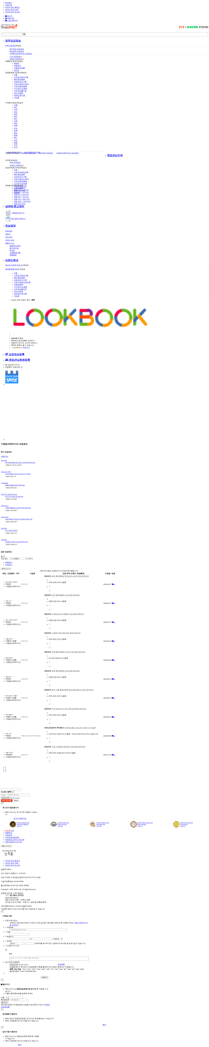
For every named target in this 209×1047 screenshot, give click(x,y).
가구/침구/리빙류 (20, 184)
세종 (15, 143)
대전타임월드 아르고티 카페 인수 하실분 (18, 474)
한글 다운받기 (79, 923)
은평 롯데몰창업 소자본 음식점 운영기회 (18, 508)
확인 (104, 1025)
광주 (15, 114)
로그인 (9, 16)
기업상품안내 (12, 20)
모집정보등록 (16, 354)
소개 (9, 830)
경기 (15, 107)
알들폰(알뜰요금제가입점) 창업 (15, 485)
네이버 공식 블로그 (12, 7)
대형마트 (17, 66)
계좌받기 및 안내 (13, 842)
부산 (15, 119)
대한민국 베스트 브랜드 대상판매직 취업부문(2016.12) (145, 824)
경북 (15, 126)
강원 (15, 121)
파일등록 (61, 964)
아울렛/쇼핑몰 (19, 68)
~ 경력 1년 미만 (20, 188)
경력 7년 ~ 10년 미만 (22, 199)
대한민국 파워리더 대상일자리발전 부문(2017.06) (102, 824)
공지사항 (8, 237)
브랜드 (12, 269)
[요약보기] (6, 468)
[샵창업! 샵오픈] (9, 28)
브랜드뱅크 (11, 260)
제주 (15, 140)
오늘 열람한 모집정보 (32, 152)
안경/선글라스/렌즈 (21, 84)
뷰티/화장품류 (19, 79)
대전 (15, 116)
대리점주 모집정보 (46, 153)
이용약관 (8, 835)
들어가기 (4, 1002)
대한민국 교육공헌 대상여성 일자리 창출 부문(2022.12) (23, 824)
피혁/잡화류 (18, 285)
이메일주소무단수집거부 (14, 840)
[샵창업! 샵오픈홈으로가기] (10, 855)
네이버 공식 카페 (11, 10)
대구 (15, 112)
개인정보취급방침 (12, 837)
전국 (15, 145)
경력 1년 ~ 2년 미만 (21, 190)
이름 (2, 997)
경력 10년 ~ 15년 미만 (22, 201)
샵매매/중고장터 (14, 206)
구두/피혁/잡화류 (20, 86)
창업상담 (8, 231)
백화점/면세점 (15, 246)
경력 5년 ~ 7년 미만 (21, 197)
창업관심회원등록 (19, 359)
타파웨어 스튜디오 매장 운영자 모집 (16, 542)
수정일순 (8, 565)
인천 (15, 110)
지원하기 (44, 977)
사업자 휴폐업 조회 (13, 152)
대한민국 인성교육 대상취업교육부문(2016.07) (186, 824)
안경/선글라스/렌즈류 (22, 282)
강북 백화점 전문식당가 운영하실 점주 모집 (18, 519)
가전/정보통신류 (20, 91)
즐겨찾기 (8, 3)
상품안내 (4, 456)
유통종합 (13, 255)
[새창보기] (50, 591)
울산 (15, 138)
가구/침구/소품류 (20, 89)
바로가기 (18, 213)
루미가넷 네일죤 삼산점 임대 (14, 496)
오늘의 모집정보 (16, 59)
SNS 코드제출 (6, 800)
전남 (15, 128)
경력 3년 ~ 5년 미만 (21, 195)
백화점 (16, 63)
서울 (15, 105)
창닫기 (16, 800)
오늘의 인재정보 (16, 165)
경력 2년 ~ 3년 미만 (21, 192)
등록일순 (8, 562)
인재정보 (15, 162)
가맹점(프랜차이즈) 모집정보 (67, 153)
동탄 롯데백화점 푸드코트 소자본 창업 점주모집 (20, 462)
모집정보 (10, 46)
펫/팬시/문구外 (19, 95)
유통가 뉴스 (9, 243)
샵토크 (7, 234)
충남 (15, 133)
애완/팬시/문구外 (20, 294)
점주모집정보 (13, 40)
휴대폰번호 (5, 1000)
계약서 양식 (9, 240)
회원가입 (10, 18)
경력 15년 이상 (19, 204)
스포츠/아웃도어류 (21, 77)
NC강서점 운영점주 (11, 530)
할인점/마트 (14, 248)
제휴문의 (8, 833)
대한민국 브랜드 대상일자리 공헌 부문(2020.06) (63, 824)
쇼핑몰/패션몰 (15, 253)
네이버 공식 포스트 (12, 12)
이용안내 (8, 5)
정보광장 (10, 225)
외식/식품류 (18, 93)
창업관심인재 (115, 155)
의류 (15, 75)
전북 (15, 131)
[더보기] (50, 587)
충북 (15, 135)
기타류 (16, 98)
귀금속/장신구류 (20, 82)
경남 (15, 123)
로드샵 (16, 70)
